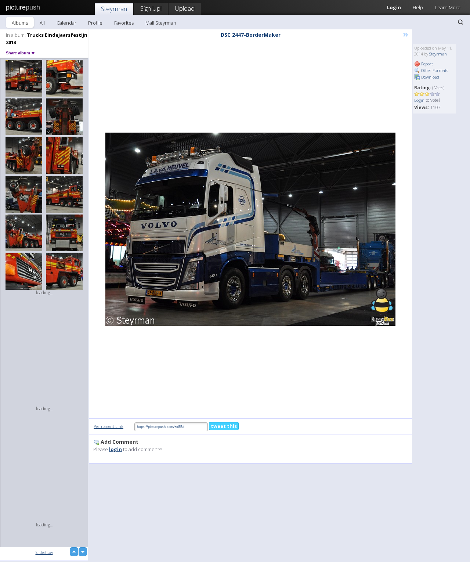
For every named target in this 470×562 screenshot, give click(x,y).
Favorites (124, 22)
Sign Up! (151, 8)
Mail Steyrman (160, 22)
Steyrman (114, 8)
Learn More (447, 7)
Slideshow (44, 552)
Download (429, 77)
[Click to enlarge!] (250, 229)
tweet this (224, 426)
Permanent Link (108, 426)
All (42, 22)
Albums (20, 22)
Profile (95, 22)
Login (394, 7)
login (115, 449)
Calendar (66, 22)
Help (418, 7)
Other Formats (434, 70)
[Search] (460, 22)
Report (426, 63)
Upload (185, 8)
